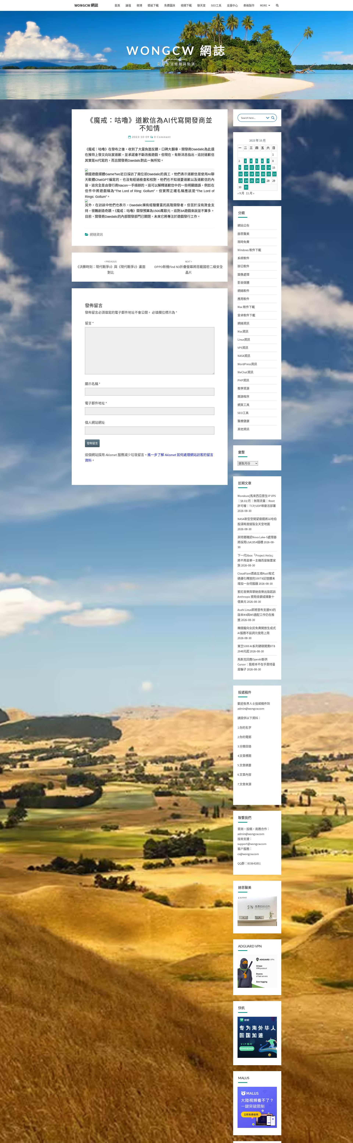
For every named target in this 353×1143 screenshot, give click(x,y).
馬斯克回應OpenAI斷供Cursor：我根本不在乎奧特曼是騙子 (256, 664)
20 (263, 174)
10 (246, 167)
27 (263, 180)
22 (274, 174)
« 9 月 (241, 193)
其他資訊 (243, 429)
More (263, 5)
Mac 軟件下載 (246, 307)
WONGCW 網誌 (86, 5)
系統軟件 (243, 258)
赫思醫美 (243, 234)
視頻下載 (186, 5)
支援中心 (232, 5)
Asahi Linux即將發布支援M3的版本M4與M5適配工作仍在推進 (257, 615)
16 (240, 174)
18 (251, 174)
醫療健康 (243, 421)
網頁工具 (243, 405)
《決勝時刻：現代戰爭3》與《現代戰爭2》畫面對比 (110, 267)
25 (251, 180)
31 (246, 187)
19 (257, 174)
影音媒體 (243, 282)
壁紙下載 (153, 5)
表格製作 (248, 5)
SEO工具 (216, 5)
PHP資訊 (243, 380)
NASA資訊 (244, 356)
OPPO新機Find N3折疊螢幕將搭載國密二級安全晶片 (188, 267)
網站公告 (243, 225)
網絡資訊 (96, 234)
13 (263, 167)
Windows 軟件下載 (249, 250)
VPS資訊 (243, 347)
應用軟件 (243, 299)
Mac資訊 (243, 331)
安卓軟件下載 (246, 315)
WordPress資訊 (247, 364)
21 (268, 174)
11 (251, 167)
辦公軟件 (243, 266)
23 (240, 180)
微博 (139, 5)
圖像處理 (243, 274)
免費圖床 (169, 5)
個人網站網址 (95, 422)
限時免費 (243, 242)
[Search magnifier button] (272, 117)
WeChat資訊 (245, 372)
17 (246, 174)
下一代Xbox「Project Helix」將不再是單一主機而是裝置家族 (257, 560)
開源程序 (243, 396)
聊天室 (201, 5)
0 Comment (162, 136)
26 (257, 180)
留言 (89, 323)
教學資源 (243, 388)
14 (268, 167)
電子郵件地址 (96, 403)
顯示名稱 (92, 384)
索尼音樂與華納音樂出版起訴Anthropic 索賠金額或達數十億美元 (257, 596)
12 (257, 167)
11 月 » (250, 193)
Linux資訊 (244, 339)
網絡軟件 (243, 291)
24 (246, 180)
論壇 (128, 5)
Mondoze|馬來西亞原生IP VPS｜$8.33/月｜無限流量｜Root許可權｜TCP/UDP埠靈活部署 (257, 501)
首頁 (117, 5)
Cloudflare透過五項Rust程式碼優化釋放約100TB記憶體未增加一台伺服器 (256, 578)
